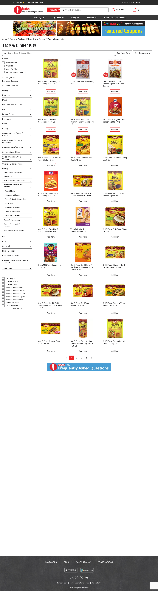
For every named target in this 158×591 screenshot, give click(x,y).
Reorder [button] (120, 9)
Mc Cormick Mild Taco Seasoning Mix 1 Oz (48, 194)
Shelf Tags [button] (7, 268)
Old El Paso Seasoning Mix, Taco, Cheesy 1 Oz (114, 342)
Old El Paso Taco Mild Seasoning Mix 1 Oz (47, 120)
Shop (4, 39)
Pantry (12, 39)
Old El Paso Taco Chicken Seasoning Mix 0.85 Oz (113, 194)
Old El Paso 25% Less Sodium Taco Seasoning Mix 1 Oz (82, 121)
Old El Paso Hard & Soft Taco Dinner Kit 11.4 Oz (80, 194)
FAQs (66, 562)
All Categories (8, 77)
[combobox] (53, 10)
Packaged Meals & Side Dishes (31, 39)
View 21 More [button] (17, 308)
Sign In (126, 2)
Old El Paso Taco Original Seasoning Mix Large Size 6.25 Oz (81, 343)
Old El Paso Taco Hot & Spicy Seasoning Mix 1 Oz (49, 230)
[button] (29, 81)
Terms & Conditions (77, 583)
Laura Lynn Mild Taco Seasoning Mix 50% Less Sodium (113, 83)
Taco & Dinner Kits (56, 39)
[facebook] (71, 578)
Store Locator (105, 562)
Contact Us (51, 562)
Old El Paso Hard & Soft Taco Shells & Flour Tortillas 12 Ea (50, 305)
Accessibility (96, 583)
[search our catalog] (62, 10)
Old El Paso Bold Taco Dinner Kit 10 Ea (79, 304)
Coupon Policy (83, 562)
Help (87, 583)
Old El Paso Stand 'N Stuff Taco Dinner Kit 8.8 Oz (114, 266)
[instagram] (76, 578)
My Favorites (17, 2)
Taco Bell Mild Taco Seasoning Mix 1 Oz (79, 230)
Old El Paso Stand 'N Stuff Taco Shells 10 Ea (49, 158)
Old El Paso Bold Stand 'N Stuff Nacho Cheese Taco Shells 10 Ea (81, 267)
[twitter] (81, 578)
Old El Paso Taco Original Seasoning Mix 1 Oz (49, 82)
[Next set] (91, 358)
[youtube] (86, 578)
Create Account (136, 2)
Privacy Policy (62, 583)
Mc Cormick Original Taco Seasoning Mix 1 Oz (114, 120)
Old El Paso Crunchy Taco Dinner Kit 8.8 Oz (114, 304)
